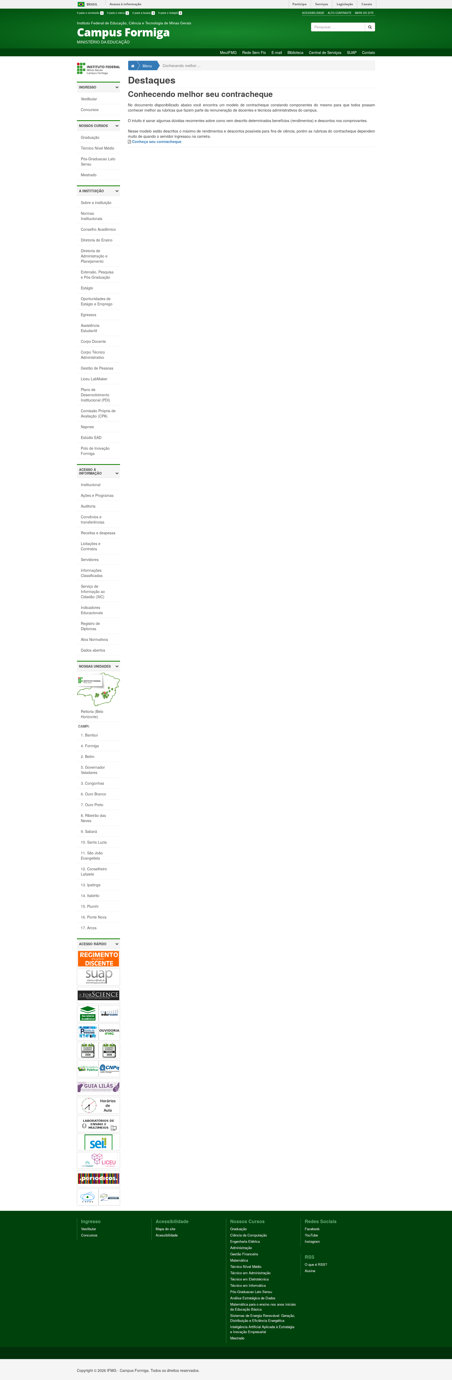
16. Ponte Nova (93, 917)
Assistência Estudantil (90, 328)
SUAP (352, 52)
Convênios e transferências (92, 519)
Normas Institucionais (91, 216)
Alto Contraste (340, 13)
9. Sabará (89, 831)
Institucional (90, 484)
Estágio (87, 287)
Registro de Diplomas (90, 626)
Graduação (90, 137)
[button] (98, 87)
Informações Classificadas (92, 573)
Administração (241, 1247)
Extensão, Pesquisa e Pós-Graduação (97, 274)
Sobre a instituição (96, 202)
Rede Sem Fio (254, 52)
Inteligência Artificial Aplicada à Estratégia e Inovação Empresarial (262, 1329)
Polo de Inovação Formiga (95, 451)
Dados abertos (93, 650)
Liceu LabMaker (94, 378)
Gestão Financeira (244, 1253)
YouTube (311, 1235)
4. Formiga (90, 745)
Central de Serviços (325, 52)
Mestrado (89, 174)
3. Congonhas (92, 783)
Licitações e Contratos (90, 546)
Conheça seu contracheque (157, 141)
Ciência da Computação (248, 1235)
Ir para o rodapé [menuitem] (169, 13)
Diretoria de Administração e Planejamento (94, 256)
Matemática (239, 1260)
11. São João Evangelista (92, 855)
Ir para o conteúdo (90, 13)
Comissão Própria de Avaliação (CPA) (98, 413)
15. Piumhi (89, 906)
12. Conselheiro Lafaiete (94, 871)
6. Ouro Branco (93, 793)
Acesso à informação (125, 4)
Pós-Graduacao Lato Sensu (98, 161)
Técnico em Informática (248, 1285)
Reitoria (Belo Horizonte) (92, 714)
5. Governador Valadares (93, 770)
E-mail (277, 52)
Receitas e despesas (98, 532)
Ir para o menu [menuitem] (117, 13)
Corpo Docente (93, 341)
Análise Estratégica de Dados (252, 1297)
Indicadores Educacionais (92, 610)
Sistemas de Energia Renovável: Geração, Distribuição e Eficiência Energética (262, 1318)
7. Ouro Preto (92, 804)
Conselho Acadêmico (98, 229)
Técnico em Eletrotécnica (249, 1279)
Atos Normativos (94, 639)
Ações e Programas (97, 495)
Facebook (312, 1228)
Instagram (312, 1241)
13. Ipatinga (90, 884)
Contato (368, 52)
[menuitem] (90, 12)
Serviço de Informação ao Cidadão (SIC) (93, 591)
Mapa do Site (364, 13)
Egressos (88, 314)
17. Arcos (89, 927)
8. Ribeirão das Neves (93, 818)
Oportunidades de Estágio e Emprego (96, 301)
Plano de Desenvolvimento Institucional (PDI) (95, 395)
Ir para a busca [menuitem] (143, 13)
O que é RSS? (316, 1264)
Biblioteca (295, 52)
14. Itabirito (90, 895)
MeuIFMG (228, 52)
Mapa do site (165, 1228)
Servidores (90, 559)
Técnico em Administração (250, 1272)
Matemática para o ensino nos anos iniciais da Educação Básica (263, 1307)
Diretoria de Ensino (96, 240)
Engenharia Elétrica (245, 1241)
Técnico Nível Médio (97, 148)
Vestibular (89, 98)
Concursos (90, 109)
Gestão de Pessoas (97, 368)
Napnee (87, 426)
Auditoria (88, 506)
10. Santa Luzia (94, 842)
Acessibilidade (313, 13)
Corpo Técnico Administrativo (93, 354)
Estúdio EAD (91, 437)
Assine (310, 1270)
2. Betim (87, 756)
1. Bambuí (89, 735)
